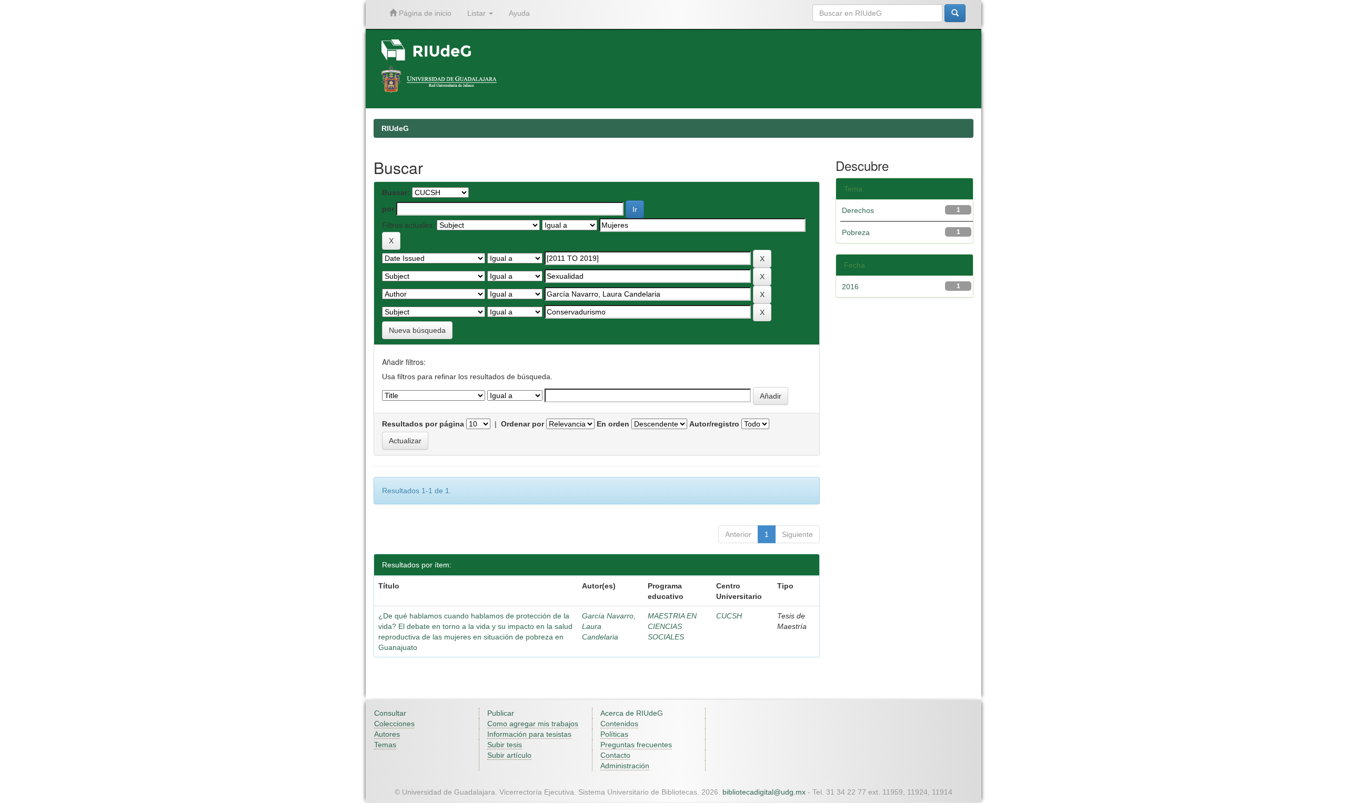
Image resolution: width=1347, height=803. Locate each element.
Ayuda (519, 13)
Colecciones (394, 723)
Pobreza (856, 232)
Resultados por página (423, 424)
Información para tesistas (529, 734)
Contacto (615, 755)
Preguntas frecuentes (636, 744)
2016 (850, 286)
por (388, 209)
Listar (477, 13)
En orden (613, 424)
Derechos (858, 210)
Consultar (390, 713)
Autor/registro (714, 424)
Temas (385, 744)
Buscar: (396, 192)
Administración (624, 765)
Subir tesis (504, 744)
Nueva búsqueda (417, 330)
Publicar (500, 713)
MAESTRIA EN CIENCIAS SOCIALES (672, 626)
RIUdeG (395, 128)
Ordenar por (522, 424)
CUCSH (729, 616)
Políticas (614, 734)
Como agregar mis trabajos (532, 723)
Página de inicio (424, 13)
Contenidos (619, 723)
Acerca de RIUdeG (631, 713)
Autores (387, 734)
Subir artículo (509, 755)
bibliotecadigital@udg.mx (764, 792)
